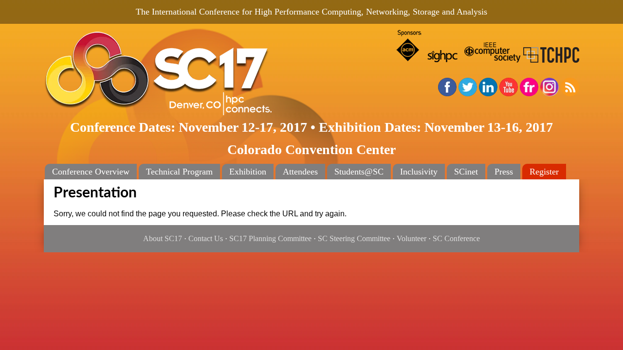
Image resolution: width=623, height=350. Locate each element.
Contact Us (205, 238)
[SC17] (190, 73)
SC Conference (456, 238)
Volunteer (411, 238)
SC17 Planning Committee (270, 238)
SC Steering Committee (354, 238)
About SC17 (162, 238)
